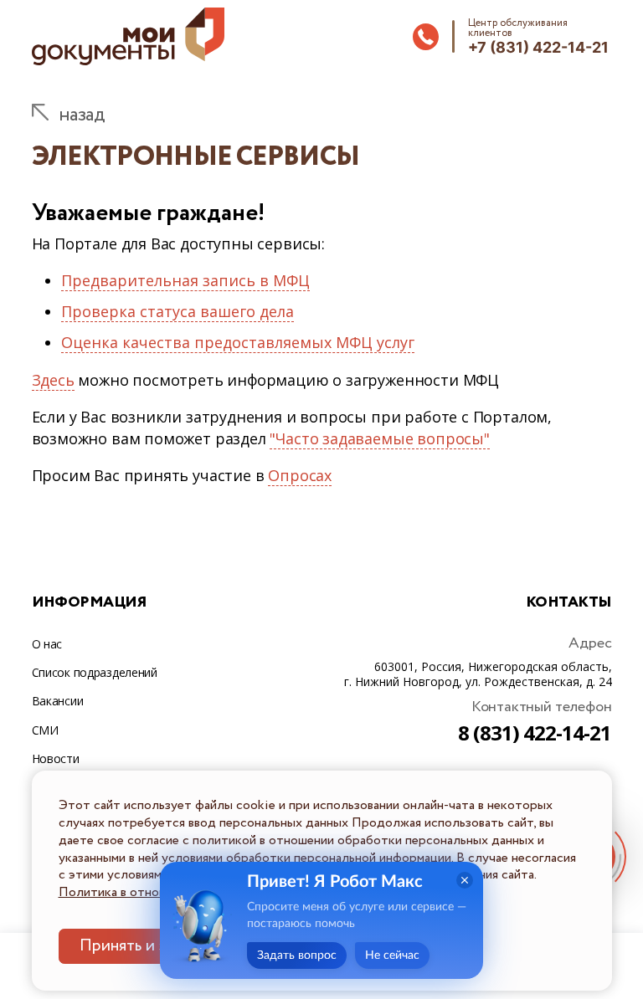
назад (82, 114)
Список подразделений (94, 672)
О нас (47, 644)
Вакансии (58, 701)
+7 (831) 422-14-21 (538, 47)
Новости (56, 758)
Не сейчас (392, 955)
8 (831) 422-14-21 (535, 732)
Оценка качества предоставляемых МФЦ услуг (237, 342)
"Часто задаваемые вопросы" (379, 438)
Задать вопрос (297, 955)
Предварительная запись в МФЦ (185, 280)
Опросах (300, 475)
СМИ (45, 730)
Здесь (53, 380)
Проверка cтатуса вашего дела (177, 311)
